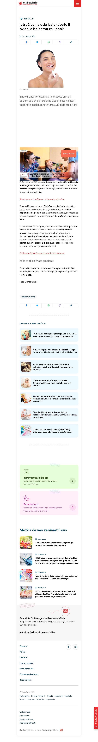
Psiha (22, 652)
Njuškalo (68, 696)
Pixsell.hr (40, 700)
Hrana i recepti (26, 663)
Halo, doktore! (26, 669)
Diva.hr (50, 696)
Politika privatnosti (27, 723)
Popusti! (31, 700)
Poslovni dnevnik (38, 696)
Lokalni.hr (59, 696)
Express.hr (50, 700)
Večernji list (24, 696)
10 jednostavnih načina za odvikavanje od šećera (42, 199)
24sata (23, 700)
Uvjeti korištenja (26, 719)
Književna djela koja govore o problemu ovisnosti (42, 253)
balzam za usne (28, 297)
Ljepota (23, 657)
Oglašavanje (25, 712)
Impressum (24, 715)
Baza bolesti (25, 680)
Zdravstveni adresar (29, 674)
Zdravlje (23, 646)
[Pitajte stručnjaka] (96, 718)
